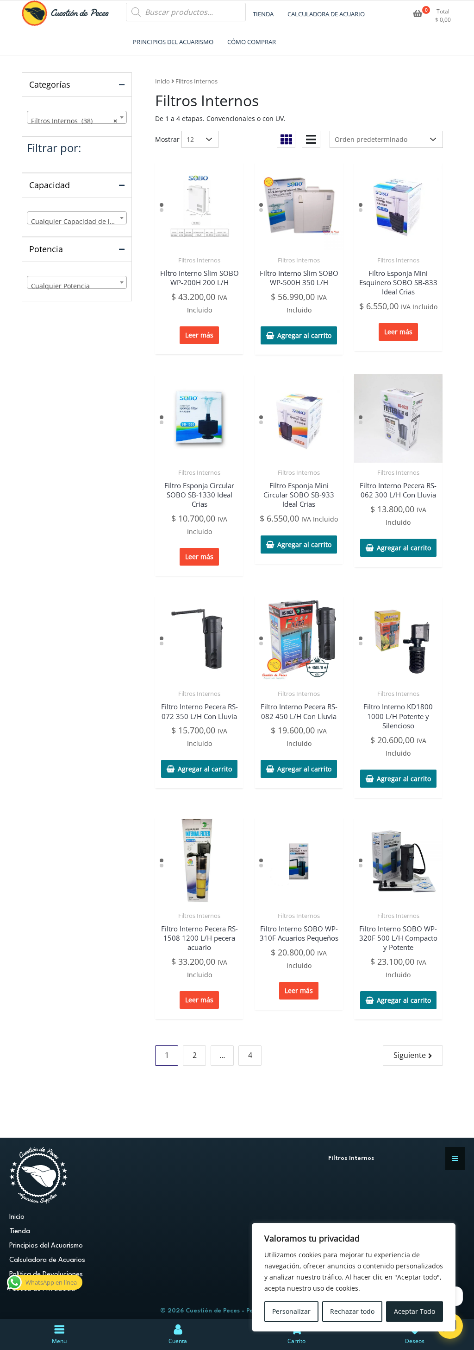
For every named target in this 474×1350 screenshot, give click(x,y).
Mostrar (167, 139)
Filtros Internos (199, 260)
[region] (353, 1277)
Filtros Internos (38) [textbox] (74, 120)
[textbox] (76, 221)
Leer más (199, 335)
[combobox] (77, 117)
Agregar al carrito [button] (304, 335)
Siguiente (409, 1055)
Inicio (162, 81)
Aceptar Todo (414, 1311)
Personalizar (291, 1311)
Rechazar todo (352, 1311)
